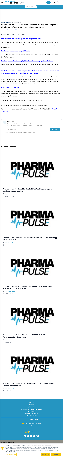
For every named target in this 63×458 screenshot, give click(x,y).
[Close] (60, 446)
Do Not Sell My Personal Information (31, 410)
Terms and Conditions (31, 413)
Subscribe (54, 129)
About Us (31, 402)
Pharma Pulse (5, 139)
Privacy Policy (31, 411)
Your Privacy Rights (31, 415)
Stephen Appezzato (10, 194)
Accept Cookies (45, 454)
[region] (31, 450)
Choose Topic (29, 6)
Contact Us (31, 408)
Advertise (31, 404)
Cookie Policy (12, 451)
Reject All (56, 454)
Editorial (31, 406)
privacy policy (32, 132)
